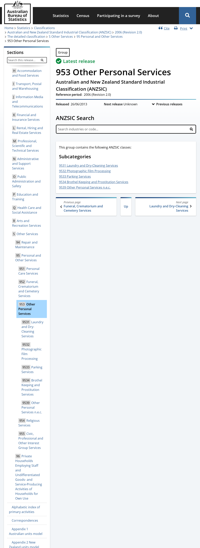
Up (126, 206)
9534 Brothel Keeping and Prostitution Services (93, 182)
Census (83, 15)
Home (8, 28)
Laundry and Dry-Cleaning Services (168, 206)
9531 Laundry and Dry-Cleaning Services (88, 165)
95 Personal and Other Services (100, 36)
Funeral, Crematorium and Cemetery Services (83, 206)
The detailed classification (26, 36)
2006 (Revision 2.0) (128, 32)
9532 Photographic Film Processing (85, 171)
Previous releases (169, 104)
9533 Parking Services (75, 176)
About (153, 15)
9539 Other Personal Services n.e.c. (85, 187)
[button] (187, 15)
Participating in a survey (118, 15)
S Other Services (61, 36)
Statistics (61, 15)
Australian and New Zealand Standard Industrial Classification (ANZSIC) (59, 32)
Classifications (44, 28)
